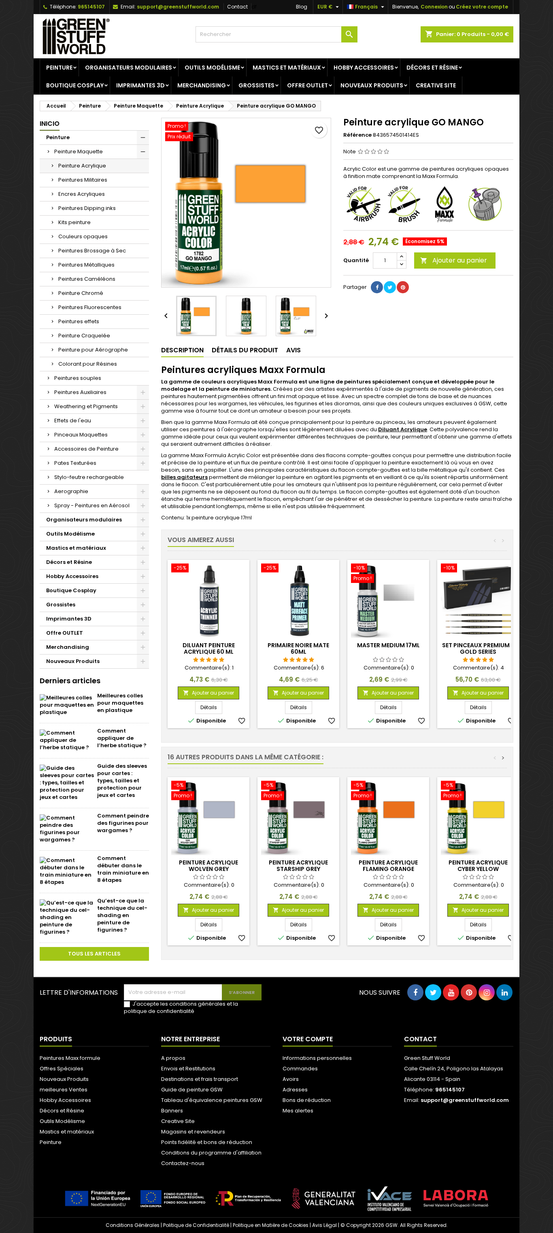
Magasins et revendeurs (193, 1132)
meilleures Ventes (63, 1089)
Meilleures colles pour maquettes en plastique (120, 703)
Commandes (300, 1068)
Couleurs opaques (83, 236)
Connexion (434, 6)
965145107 (91, 6)
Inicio (50, 123)
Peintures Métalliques (86, 265)
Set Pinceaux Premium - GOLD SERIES (478, 648)
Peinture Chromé (80, 293)
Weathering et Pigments (86, 406)
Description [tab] (182, 350)
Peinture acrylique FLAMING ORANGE (388, 865)
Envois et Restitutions (188, 1068)
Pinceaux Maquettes (81, 435)
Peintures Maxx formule (70, 1058)
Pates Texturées (75, 463)
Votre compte (308, 1039)
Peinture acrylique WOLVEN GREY (208, 865)
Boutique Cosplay (75, 85)
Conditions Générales (133, 1225)
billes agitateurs (184, 477)
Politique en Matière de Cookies (270, 1225)
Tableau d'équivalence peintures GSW (211, 1100)
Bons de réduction (307, 1100)
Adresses (295, 1089)
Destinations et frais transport (199, 1079)
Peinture (59, 68)
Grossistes (256, 85)
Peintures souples (77, 378)
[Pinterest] (403, 287)
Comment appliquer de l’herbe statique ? (122, 738)
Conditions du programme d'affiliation (211, 1153)
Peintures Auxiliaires (80, 392)
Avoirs (291, 1079)
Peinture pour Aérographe (93, 350)
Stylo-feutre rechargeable (89, 477)
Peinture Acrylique (82, 165)
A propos (173, 1058)
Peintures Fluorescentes (89, 307)
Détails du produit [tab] (245, 350)
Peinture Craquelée (84, 335)
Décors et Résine (432, 68)
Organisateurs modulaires (128, 68)
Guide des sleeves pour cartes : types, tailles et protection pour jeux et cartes (122, 780)
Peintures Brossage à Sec (92, 250)
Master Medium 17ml (388, 645)
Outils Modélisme (212, 68)
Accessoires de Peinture (86, 449)
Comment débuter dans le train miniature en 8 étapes (123, 869)
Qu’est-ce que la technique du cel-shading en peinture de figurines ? (122, 915)
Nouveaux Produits (371, 85)
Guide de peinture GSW (192, 1089)
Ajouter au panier (453, 260)
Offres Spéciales (61, 1068)
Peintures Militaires (82, 180)
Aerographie (71, 491)
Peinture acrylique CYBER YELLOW (478, 865)
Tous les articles (94, 954)
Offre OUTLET (307, 85)
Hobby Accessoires (364, 68)
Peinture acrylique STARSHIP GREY (298, 865)
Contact (237, 6)
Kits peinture (74, 222)
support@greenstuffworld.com (178, 6)
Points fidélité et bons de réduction (206, 1142)
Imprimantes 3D (140, 85)
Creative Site (436, 85)
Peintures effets (78, 321)
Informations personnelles (317, 1058)
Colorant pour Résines (87, 364)
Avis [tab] (293, 350)
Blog (301, 6)
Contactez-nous (182, 1163)
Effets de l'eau (72, 420)
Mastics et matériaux (287, 68)
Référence (357, 135)
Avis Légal (324, 1225)
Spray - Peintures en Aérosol (92, 505)
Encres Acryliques (81, 194)
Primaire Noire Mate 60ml (298, 648)
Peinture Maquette (78, 151)
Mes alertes (298, 1110)
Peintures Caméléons (86, 279)
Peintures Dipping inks (87, 208)
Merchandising (201, 85)
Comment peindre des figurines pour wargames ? (123, 823)
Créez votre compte (482, 6)
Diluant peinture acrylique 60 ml (209, 648)
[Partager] (377, 287)
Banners (172, 1110)
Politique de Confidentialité (196, 1225)
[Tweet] (390, 287)
